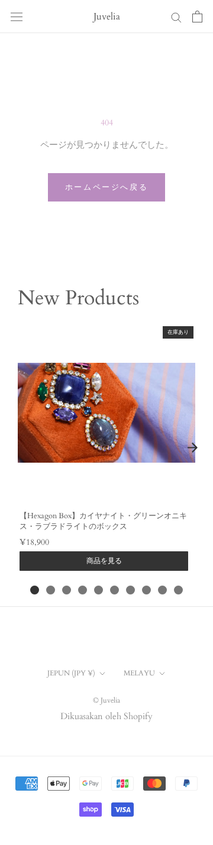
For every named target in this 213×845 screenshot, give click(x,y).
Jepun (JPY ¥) (71, 673)
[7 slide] (130, 590)
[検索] (176, 17)
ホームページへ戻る (106, 187)
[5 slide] (98, 590)
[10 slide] (178, 590)
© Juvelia (106, 700)
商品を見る (104, 561)
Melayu (139, 673)
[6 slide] (114, 590)
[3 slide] (66, 590)
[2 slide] (50, 590)
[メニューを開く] (16, 16)
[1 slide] (34, 590)
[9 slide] (162, 590)
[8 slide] (146, 590)
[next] (192, 447)
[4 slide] (82, 590)
